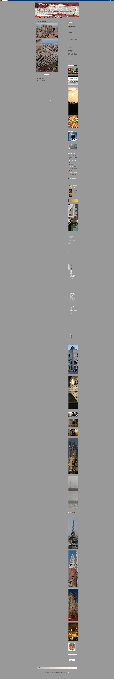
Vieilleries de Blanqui (72, 298)
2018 (70, 262)
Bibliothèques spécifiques (73, 306)
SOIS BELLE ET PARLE (72, 153)
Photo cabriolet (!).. (72, 333)
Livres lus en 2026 (71, 166)
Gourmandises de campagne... (73, 332)
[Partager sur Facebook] (47, 74)
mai (70, 337)
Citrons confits (71, 303)
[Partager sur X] (46, 74)
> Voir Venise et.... (60, 17)
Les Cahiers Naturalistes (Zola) (73, 238)
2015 (70, 265)
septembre (71, 273)
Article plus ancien (64, 100)
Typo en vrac (71, 297)
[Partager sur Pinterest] (48, 74)
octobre (71, 272)
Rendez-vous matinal (72, 294)
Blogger (68, 672)
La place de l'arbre (72, 279)
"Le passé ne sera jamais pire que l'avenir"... (73, 324)
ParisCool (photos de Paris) (72, 178)
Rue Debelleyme (72, 280)
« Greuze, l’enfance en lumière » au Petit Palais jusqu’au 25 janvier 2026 (72, 180)
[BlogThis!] (45, 74)
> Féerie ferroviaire (49, 17)
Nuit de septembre (72, 295)
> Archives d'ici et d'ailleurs (42, 17)
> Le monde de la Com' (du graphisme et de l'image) (75, 186)
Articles (70, 659)
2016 (70, 264)
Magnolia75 (71, 22)
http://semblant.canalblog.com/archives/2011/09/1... (73, 310)
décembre (71, 270)
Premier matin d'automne (73, 292)
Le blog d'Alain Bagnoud (72, 235)
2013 (70, 267)
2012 (70, 268)
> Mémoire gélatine (54, 17)
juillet (70, 335)
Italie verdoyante (72, 277)
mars (70, 339)
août (70, 334)
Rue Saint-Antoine (72, 278)
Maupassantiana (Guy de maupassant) (72, 239)
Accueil (37, 17)
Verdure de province (72, 275)
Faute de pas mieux (72, 21)
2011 (70, 269)
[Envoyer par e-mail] (44, 74)
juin (70, 336)
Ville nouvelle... (71, 302)
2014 (70, 266)
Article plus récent (38, 100)
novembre (71, 271)
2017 (70, 263)
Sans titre (71, 274)
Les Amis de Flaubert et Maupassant (72, 237)
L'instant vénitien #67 (72, 293)
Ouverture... (71, 296)
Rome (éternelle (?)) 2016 (72, 131)
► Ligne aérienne (75, 189)
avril (70, 338)
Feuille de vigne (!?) (72, 299)
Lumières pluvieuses (71, 60)
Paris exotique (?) (72, 300)
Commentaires (71, 660)
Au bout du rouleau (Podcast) (72, 160)
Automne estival (72, 276)
